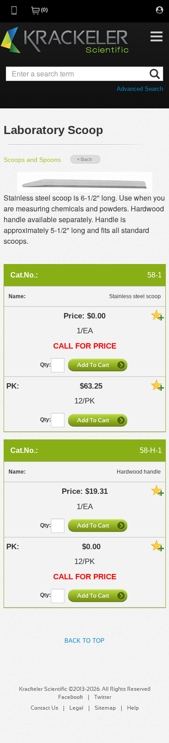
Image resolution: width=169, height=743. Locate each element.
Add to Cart (98, 365)
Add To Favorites (157, 315)
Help (133, 708)
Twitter (102, 697)
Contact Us (44, 708)
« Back (85, 159)
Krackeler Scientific (64, 40)
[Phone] (14, 13)
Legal (76, 708)
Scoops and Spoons (32, 160)
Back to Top (84, 640)
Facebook (70, 697)
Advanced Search (140, 88)
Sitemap (105, 708)
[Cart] (36, 13)
